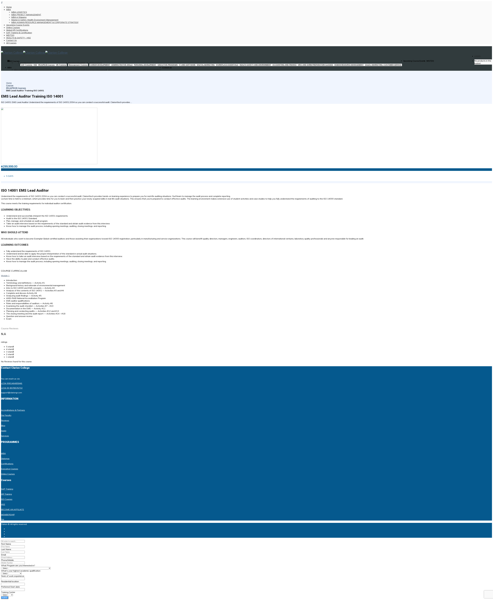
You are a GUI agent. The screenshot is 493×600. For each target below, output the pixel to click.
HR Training (61, 65)
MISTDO (10, 35)
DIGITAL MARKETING (206, 65)
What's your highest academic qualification (20, 570)
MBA (8, 9)
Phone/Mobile (7, 560)
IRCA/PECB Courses (46, 65)
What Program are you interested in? (18, 565)
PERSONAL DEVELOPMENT (145, 65)
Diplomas (5, 458)
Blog (3, 425)
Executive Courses (9, 469)
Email (3, 554)
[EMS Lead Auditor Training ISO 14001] (49, 163)
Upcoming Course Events (17, 25)
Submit (4, 598)
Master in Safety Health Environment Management (34, 19)
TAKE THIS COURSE (11, 169)
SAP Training (26, 65)
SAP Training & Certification (19, 32)
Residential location (10, 581)
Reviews (5, 420)
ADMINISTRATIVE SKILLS (122, 65)
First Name (6, 544)
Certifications (26, 63)
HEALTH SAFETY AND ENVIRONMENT (255, 65)
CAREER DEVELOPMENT (100, 65)
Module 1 (5, 275)
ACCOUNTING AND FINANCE (284, 65)
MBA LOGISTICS (19, 12)
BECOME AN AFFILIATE (12, 509)
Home (9, 7)
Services (5, 436)
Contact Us (11, 40)
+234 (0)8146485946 (11, 383)
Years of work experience (12, 576)
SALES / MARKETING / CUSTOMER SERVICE (383, 65)
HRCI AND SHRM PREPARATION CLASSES (315, 65)
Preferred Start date (10, 586)
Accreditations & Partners (13, 410)
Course (9, 85)
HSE (35, 65)
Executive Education (76, 63)
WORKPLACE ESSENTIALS (227, 65)
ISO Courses (6, 499)
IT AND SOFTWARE (187, 65)
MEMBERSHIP (8, 514)
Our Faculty (6, 415)
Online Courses (13, 27)
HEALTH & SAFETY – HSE (18, 37)
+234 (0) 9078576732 (12, 388)
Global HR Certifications (17, 30)
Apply (3, 430)
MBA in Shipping (18, 17)
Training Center (8, 592)
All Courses (11, 43)
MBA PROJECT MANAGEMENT (26, 14)
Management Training (78, 65)
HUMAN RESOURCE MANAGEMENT (349, 65)
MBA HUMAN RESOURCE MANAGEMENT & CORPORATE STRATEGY (44, 22)
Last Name (6, 549)
